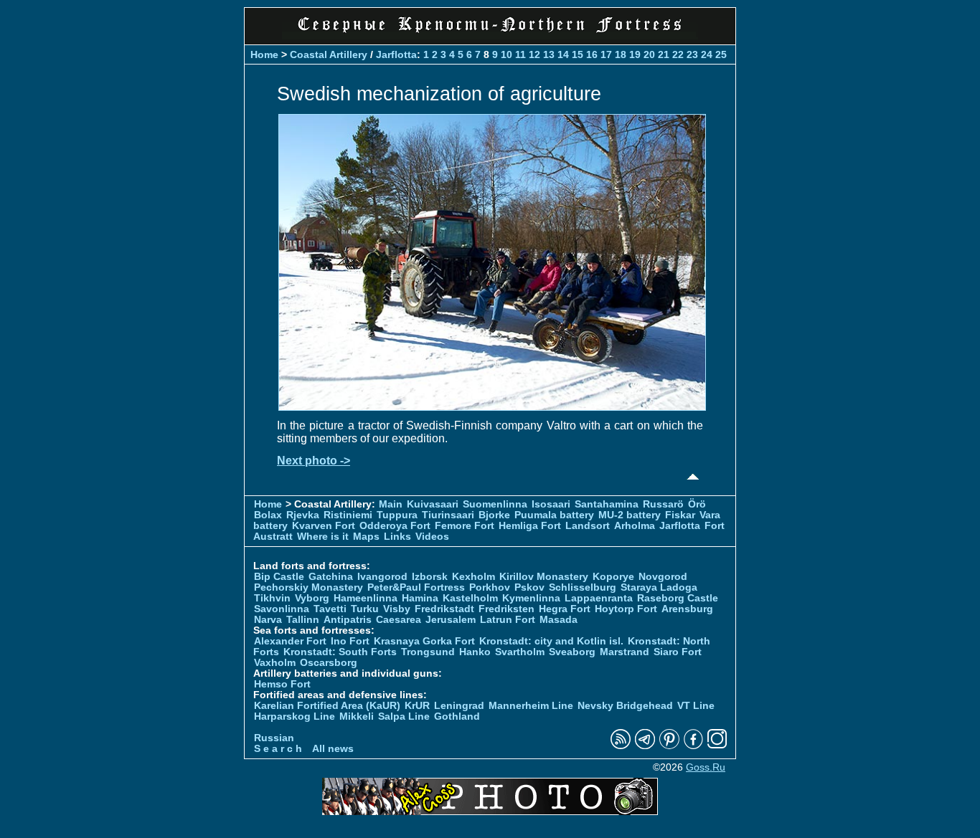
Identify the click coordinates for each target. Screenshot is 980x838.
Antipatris (348, 619)
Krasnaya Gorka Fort (424, 641)
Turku (365, 609)
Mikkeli (356, 716)
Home (264, 54)
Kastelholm (470, 598)
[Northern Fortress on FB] (693, 746)
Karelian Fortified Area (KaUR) (327, 705)
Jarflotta (396, 54)
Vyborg (312, 598)
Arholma (634, 525)
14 (563, 54)
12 (534, 54)
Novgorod (663, 576)
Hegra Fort (564, 609)
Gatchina (330, 576)
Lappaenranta (599, 598)
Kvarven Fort (323, 525)
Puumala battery (554, 515)
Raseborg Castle (677, 598)
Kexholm (473, 576)
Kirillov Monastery (543, 576)
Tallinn (302, 619)
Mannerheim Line (531, 705)
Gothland (457, 716)
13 (549, 54)
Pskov (529, 587)
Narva (268, 619)
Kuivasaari (432, 504)
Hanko (475, 652)
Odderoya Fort (394, 525)
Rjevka (302, 515)
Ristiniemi (348, 515)
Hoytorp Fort (626, 609)
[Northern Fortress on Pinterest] (669, 746)
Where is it (323, 536)
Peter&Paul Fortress (416, 587)
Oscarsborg (328, 662)
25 (721, 54)
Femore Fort (464, 525)
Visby (396, 609)
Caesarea (398, 619)
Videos (432, 536)
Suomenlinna (495, 504)
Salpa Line (404, 716)
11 (520, 54)
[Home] (490, 35)
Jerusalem (450, 619)
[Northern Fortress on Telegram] (645, 746)
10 (506, 54)
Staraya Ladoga (659, 587)
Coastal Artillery (328, 54)
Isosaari (551, 504)
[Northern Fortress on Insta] (717, 746)
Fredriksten (506, 609)
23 (692, 54)
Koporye (613, 576)
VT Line (696, 705)
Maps (366, 536)
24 (706, 54)
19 (635, 54)
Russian (274, 738)
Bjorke (494, 515)
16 (592, 54)
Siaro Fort (678, 652)
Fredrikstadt (444, 609)
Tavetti (330, 609)
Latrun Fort (507, 619)
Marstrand (624, 652)
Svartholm (520, 652)
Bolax (268, 515)
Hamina (420, 598)
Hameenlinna (365, 598)
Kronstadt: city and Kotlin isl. (551, 641)
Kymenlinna (531, 598)
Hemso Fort (282, 684)
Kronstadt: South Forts (340, 652)
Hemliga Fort (530, 525)
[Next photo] (492, 407)
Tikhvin (272, 598)
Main (390, 504)
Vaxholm (275, 662)
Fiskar (680, 515)
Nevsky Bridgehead (625, 705)
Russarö (663, 504)
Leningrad (459, 705)
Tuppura (397, 515)
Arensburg (687, 609)
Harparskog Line (294, 716)
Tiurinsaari (448, 515)
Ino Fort (350, 641)
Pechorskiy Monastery (308, 587)
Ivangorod (382, 576)
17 (606, 54)
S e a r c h (278, 748)
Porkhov (489, 587)
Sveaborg (572, 652)
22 (678, 54)
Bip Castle (279, 576)
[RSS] (621, 746)
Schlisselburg (582, 587)
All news (333, 748)
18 (620, 54)
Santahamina (607, 504)
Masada (559, 619)
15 (577, 54)
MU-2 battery (629, 515)
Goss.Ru (705, 767)
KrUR (417, 705)
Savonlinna (281, 609)
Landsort (587, 525)
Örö (697, 504)
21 (663, 54)
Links (397, 536)
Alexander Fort (290, 641)
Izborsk (430, 576)
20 (649, 54)
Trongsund (428, 652)
